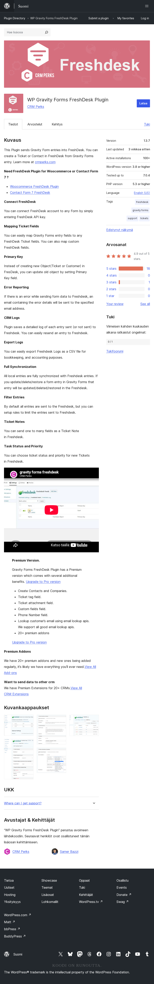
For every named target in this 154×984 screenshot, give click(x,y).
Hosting (9, 895)
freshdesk (142, 202)
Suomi (17, 954)
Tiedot (13, 124)
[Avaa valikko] (147, 6)
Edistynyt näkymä (119, 230)
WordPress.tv (91, 902)
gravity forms (140, 210)
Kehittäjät (86, 895)
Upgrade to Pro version (43, 582)
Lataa (143, 103)
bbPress (12, 929)
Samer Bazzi (69, 852)
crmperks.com (45, 162)
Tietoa (9, 880)
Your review (115, 304)
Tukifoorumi (114, 351)
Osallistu (123, 880)
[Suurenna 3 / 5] (61, 720)
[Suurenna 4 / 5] (61, 753)
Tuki (147, 124)
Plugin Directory (14, 18)
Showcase (49, 880)
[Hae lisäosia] (47, 32)
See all (145, 304)
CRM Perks (35, 107)
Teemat (47, 887)
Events (122, 887)
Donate (124, 895)
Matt (9, 922)
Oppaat (84, 880)
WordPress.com (17, 915)
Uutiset (9, 887)
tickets (144, 218)
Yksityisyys (12, 902)
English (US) (142, 192)
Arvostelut (34, 124)
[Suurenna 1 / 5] (28, 720)
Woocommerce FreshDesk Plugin (34, 186)
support (132, 218)
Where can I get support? (23, 803)
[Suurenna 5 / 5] (93, 720)
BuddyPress (15, 936)
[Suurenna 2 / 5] (28, 744)
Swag (123, 902)
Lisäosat (48, 895)
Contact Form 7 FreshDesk (30, 192)
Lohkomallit (50, 902)
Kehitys (57, 124)
